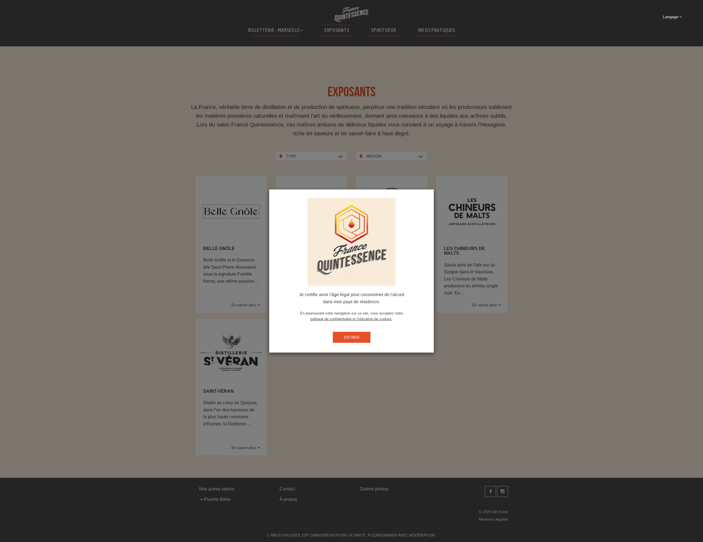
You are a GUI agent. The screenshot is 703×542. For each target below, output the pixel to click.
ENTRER (351, 337)
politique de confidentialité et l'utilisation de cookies (351, 319)
